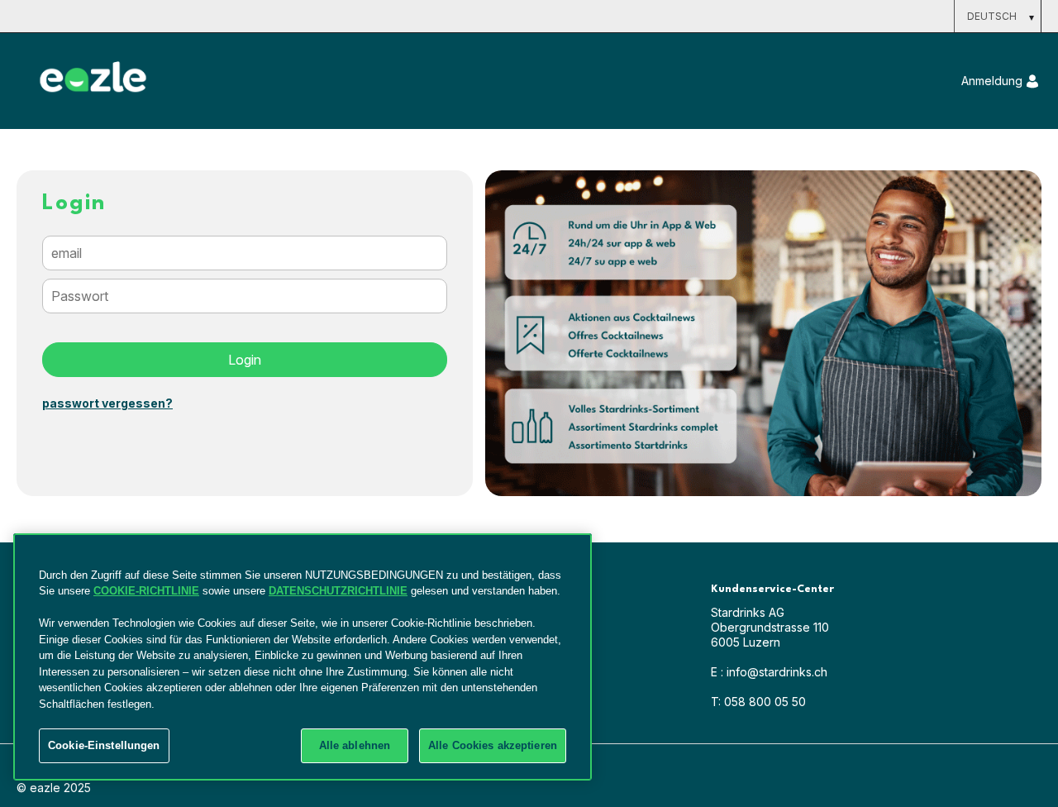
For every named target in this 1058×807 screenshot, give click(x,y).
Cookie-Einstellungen (104, 745)
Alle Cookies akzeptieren (492, 745)
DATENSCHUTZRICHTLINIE (338, 591)
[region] (302, 657)
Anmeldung (991, 81)
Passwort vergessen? (107, 403)
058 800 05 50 (758, 702)
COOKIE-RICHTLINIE (146, 591)
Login (244, 359)
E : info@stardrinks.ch (769, 672)
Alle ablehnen (355, 745)
